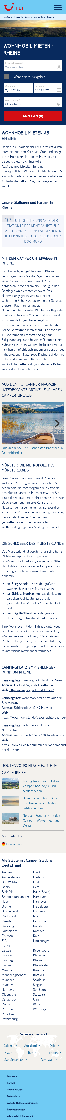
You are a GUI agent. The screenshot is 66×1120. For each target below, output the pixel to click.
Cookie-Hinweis (15, 1089)
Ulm (36, 999)
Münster (7, 985)
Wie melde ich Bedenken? (20, 1116)
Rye (30, 1052)
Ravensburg (10, 1019)
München (8, 980)
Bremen (7, 906)
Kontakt (11, 1083)
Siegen (37, 985)
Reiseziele (18, 16)
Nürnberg (8, 989)
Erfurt (6, 941)
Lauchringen (41, 941)
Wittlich (38, 1004)
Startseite (8, 16)
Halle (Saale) (41, 892)
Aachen (7, 872)
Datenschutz (13, 1096)
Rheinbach (40, 955)
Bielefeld (8, 892)
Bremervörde (10, 911)
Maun (8, 1052)
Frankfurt (39, 872)
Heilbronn (39, 911)
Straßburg (40, 989)
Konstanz (39, 926)
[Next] (55, 422)
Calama (9, 1045)
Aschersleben (11, 877)
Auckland (30, 1045)
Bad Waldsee (10, 882)
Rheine (37, 960)
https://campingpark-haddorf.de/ (31, 690)
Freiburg (38, 877)
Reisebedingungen (16, 1109)
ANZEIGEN (33, 116)
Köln (36, 936)
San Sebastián (14, 1059)
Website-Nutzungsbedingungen (22, 1102)
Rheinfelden (41, 965)
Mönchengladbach (14, 975)
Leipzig (6, 950)
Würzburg (39, 1009)
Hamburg (39, 896)
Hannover (39, 901)
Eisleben (7, 936)
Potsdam (8, 1014)
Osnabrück (42, 236)
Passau (6, 1004)
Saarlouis (39, 980)
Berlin (6, 887)
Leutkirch (8, 955)
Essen (6, 945)
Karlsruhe (39, 921)
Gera (36, 887)
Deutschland (14, 844)
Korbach (38, 931)
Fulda (36, 882)
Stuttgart (39, 994)
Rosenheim (40, 970)
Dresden (7, 921)
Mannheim (9, 970)
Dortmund (33, 241)
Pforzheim (8, 1009)
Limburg (7, 960)
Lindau (6, 965)
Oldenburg (9, 994)
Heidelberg (40, 906)
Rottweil (38, 975)
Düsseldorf (9, 931)
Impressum (12, 1076)
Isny (36, 916)
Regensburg (41, 950)
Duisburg (8, 926)
